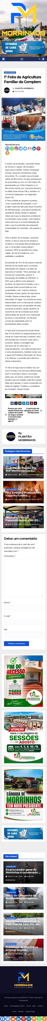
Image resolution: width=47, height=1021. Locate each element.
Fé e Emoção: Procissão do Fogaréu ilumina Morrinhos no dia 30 (23, 495)
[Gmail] (30, 149)
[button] (39, 59)
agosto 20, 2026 (15, 954)
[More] (7, 153)
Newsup (37, 997)
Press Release (11, 866)
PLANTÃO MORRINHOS (24, 88)
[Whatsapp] (12, 149)
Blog (34, 1006)
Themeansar (23, 1000)
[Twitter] (25, 149)
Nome (7, 602)
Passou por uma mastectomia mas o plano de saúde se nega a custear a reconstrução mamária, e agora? (15, 415)
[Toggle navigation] (21, 59)
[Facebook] (7, 149)
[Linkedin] (34, 149)
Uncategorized (10, 72)
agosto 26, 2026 (15, 876)
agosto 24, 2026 (15, 902)
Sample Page (30, 1011)
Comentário (10, 556)
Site (5, 629)
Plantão (21, 1011)
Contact (40, 1006)
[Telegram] (21, 149)
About (28, 1006)
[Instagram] (16, 149)
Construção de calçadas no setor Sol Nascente (31, 411)
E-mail (7, 616)
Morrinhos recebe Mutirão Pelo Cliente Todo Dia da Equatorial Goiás (23, 924)
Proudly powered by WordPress (16, 997)
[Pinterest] (38, 149)
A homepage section (17, 1006)
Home (6, 1006)
